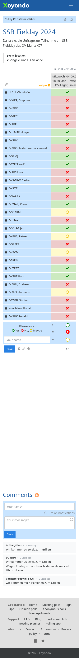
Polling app (53, 623)
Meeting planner (29, 623)
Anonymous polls (54, 609)
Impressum (48, 629)
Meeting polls (51, 605)
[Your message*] (39, 523)
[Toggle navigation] (71, 5)
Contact (30, 629)
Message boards (39, 613)
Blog (38, 619)
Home (33, 605)
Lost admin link (57, 619)
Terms (46, 633)
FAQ (27, 619)
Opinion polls (28, 609)
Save (10, 349)
